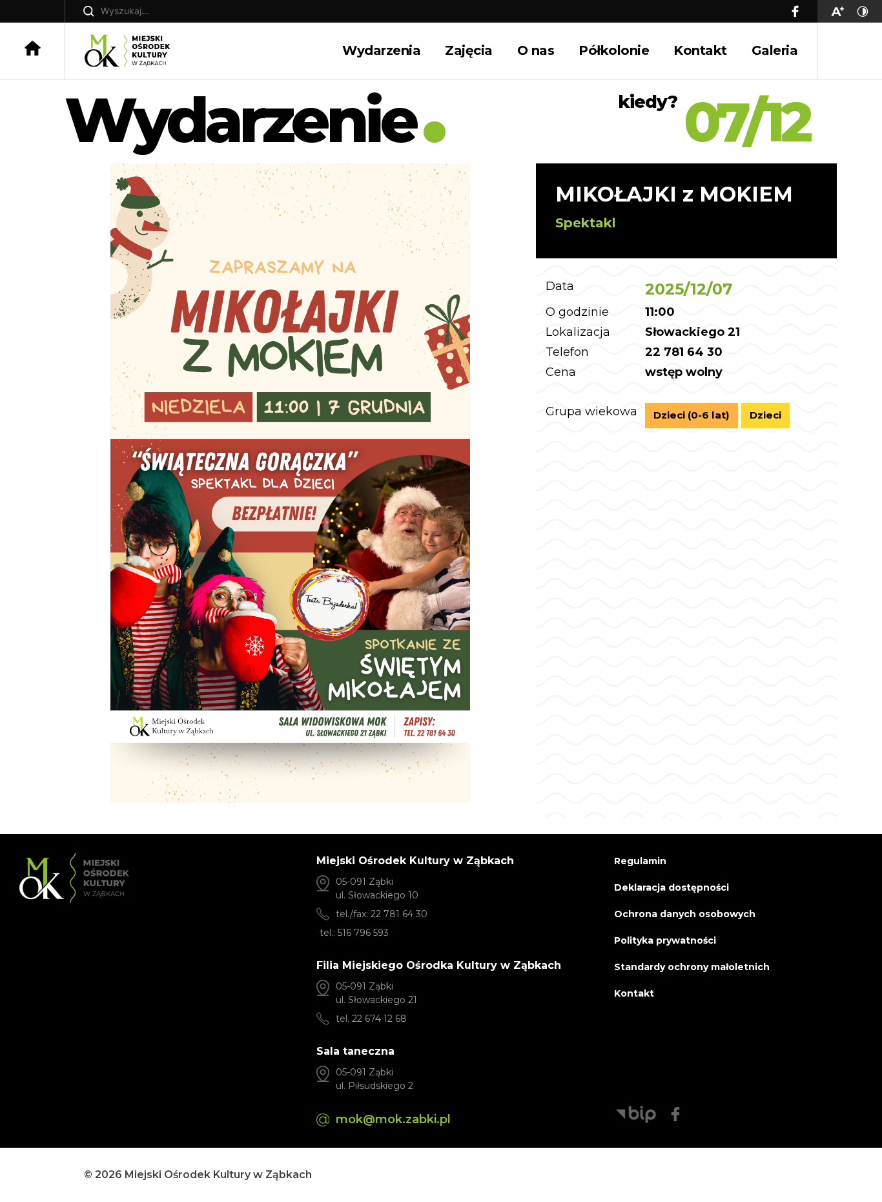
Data (560, 287)
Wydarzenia (381, 50)
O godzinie (577, 313)
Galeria (775, 50)
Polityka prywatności (665, 940)
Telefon (567, 353)
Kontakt (700, 50)
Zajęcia (469, 50)
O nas (536, 50)
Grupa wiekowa (591, 412)
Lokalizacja (578, 333)
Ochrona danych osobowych (684, 914)
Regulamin (640, 861)
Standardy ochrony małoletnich (692, 967)
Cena (561, 373)
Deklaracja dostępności (671, 887)
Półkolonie (614, 50)
